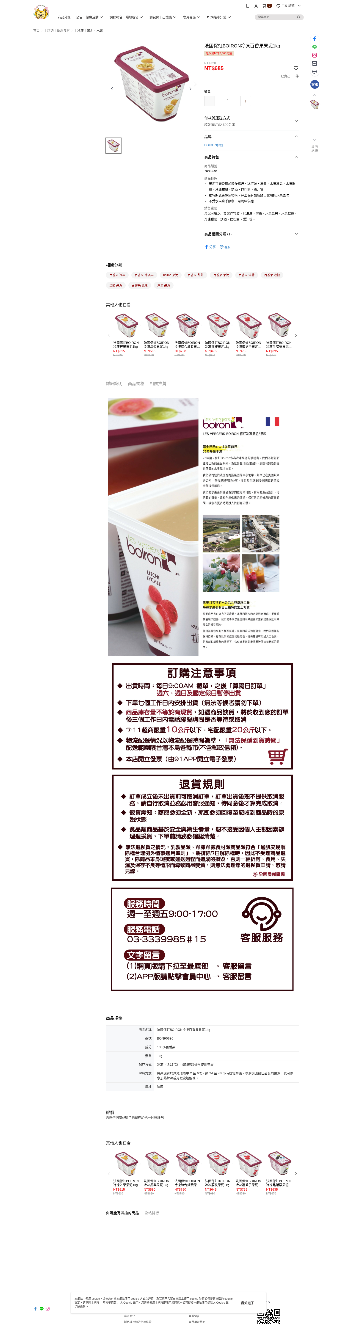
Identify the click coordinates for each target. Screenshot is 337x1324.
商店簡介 (129, 1316)
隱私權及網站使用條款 (138, 1322)
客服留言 (194, 1316)
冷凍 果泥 (163, 285)
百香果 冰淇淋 (144, 275)
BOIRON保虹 (213, 145)
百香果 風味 (140, 285)
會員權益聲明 (197, 1322)
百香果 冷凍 (117, 275)
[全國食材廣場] (41, 12)
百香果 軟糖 (272, 275)
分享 (212, 247)
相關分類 (114, 265)
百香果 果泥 (221, 275)
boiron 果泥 (170, 275)
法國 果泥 (115, 285)
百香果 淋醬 (246, 275)
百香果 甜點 (196, 275)
